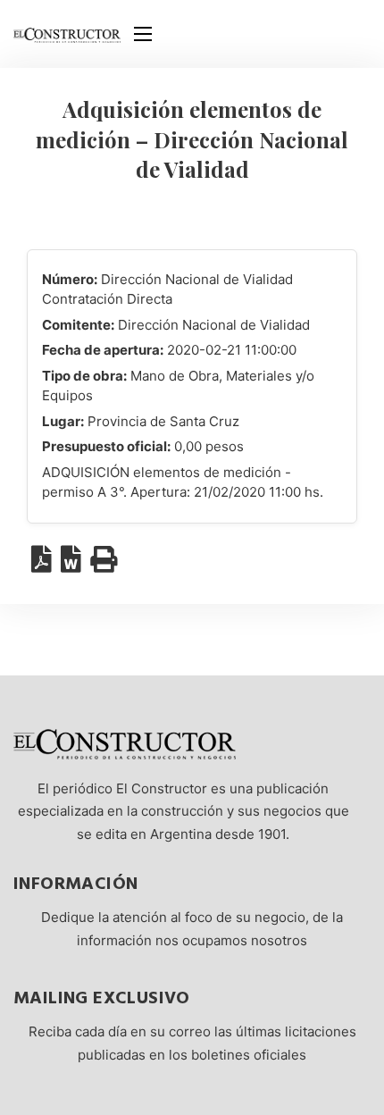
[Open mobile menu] (143, 34)
